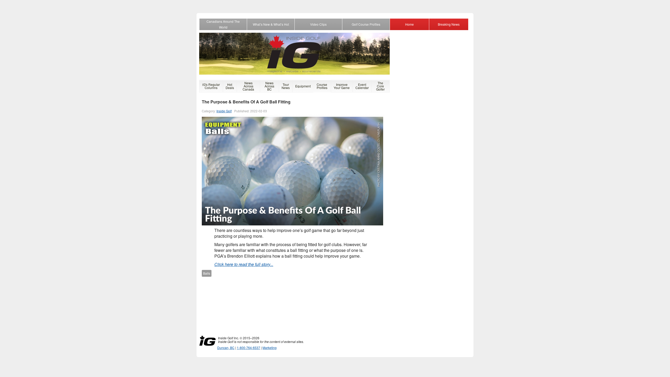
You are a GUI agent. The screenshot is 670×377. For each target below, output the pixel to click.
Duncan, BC (225, 347)
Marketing (270, 347)
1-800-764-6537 (248, 347)
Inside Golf (224, 111)
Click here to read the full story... (243, 264)
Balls (206, 273)
